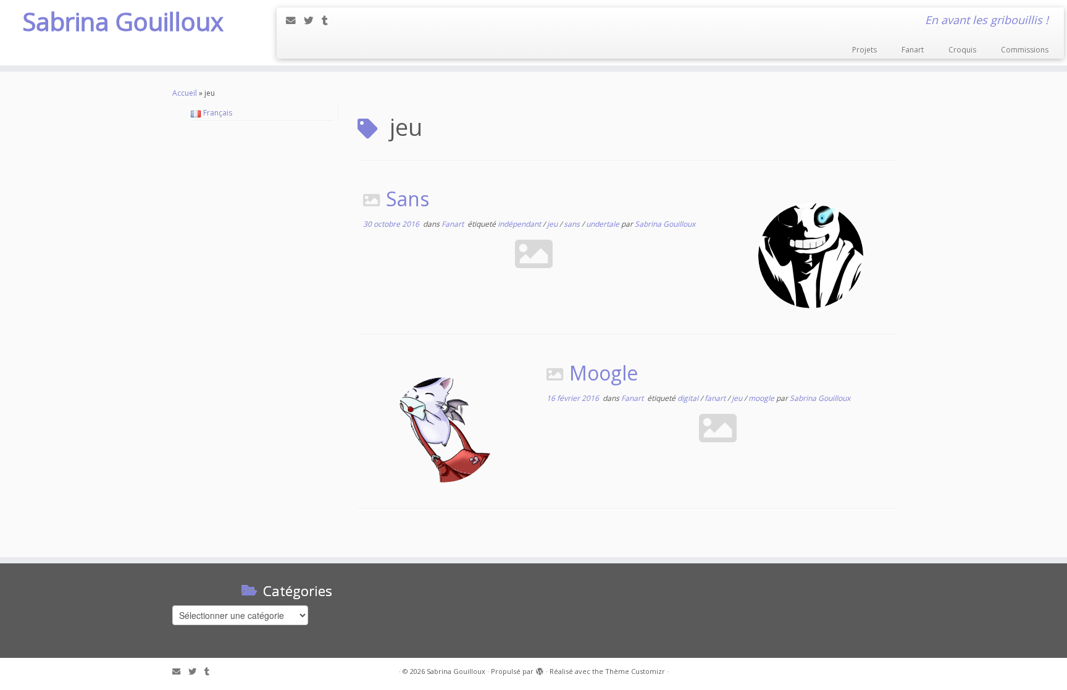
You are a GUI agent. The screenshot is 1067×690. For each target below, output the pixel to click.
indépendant (520, 224)
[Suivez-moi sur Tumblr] (329, 20)
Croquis (962, 49)
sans (573, 224)
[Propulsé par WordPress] (539, 669)
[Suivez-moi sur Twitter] (313, 20)
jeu (553, 224)
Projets (864, 49)
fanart (716, 398)
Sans (407, 198)
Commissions (1024, 49)
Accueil (184, 93)
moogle (762, 398)
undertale (603, 224)
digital (688, 398)
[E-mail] (295, 20)
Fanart (913, 49)
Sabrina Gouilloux (123, 21)
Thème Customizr (635, 671)
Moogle (603, 373)
